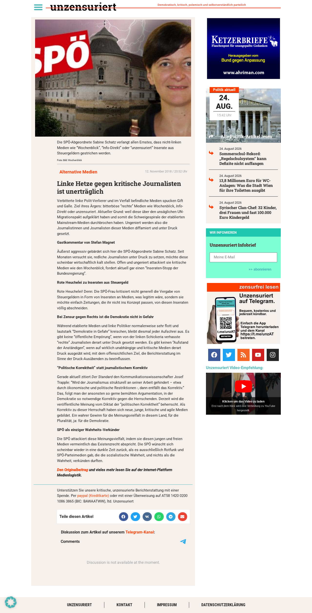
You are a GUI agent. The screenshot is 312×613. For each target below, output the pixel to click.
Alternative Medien (78, 171)
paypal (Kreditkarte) (93, 495)
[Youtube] (258, 355)
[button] (38, 7)
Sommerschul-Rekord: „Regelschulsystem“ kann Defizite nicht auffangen (242, 158)
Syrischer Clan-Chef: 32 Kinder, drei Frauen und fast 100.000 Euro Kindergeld (248, 212)
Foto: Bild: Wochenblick (69, 160)
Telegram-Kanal (140, 532)
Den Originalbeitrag (72, 470)
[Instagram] (273, 355)
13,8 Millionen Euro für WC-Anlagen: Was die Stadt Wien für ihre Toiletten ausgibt (246, 185)
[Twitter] (229, 355)
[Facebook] (214, 355)
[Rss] (243, 355)
